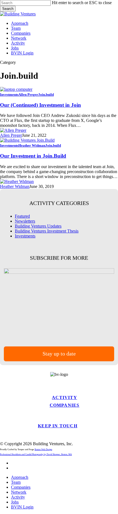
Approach (19, 477)
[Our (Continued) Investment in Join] (16, 89)
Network (18, 492)
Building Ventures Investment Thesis (46, 231)
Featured (22, 216)
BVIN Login (22, 507)
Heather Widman (31, 145)
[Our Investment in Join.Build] (27, 140)
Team (16, 482)
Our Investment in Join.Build (33, 156)
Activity (64, 397)
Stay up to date (59, 354)
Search (7, 9)
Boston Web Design (43, 449)
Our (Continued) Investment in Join (40, 105)
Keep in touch (57, 425)
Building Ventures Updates (38, 226)
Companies (65, 405)
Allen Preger (28, 94)
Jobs (15, 502)
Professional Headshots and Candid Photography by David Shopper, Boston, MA (36, 454)
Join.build (46, 94)
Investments (9, 94)
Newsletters (25, 221)
